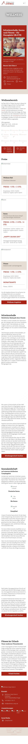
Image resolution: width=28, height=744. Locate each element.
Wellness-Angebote (14, 302)
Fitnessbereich (17, 115)
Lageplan (18, 732)
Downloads (10, 732)
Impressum (9, 729)
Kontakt (9, 731)
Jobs (20, 731)
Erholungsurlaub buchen (14, 456)
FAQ (15, 731)
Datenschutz (18, 729)
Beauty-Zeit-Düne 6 (10, 65)
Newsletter (14, 734)
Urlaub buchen (14, 673)
